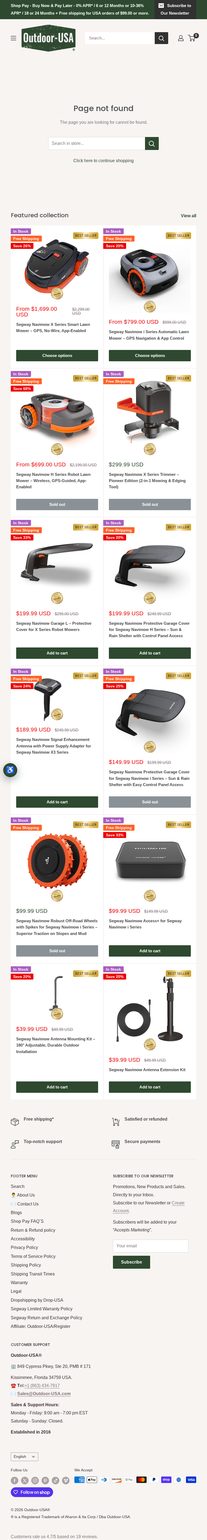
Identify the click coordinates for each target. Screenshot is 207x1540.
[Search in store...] (152, 143)
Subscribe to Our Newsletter (176, 9)
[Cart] (191, 38)
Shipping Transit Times (33, 1274)
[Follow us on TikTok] (55, 1480)
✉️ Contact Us (25, 1204)
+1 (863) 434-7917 (42, 1385)
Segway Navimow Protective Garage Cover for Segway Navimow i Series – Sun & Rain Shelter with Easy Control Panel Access (149, 778)
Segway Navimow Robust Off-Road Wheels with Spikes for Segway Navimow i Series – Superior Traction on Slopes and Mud (57, 927)
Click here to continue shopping (103, 160)
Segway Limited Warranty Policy (42, 1309)
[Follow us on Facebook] (14, 1480)
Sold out (57, 504)
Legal (16, 1291)
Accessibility (23, 1239)
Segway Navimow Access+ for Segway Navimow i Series (145, 923)
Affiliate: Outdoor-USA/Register (40, 1326)
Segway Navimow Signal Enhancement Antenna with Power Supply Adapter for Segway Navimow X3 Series (53, 745)
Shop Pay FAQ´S (27, 1221)
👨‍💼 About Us (23, 1195)
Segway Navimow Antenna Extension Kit (147, 1069)
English (20, 1457)
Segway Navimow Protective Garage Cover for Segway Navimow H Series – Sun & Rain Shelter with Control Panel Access (149, 629)
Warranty (19, 1282)
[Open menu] (13, 38)
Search (18, 1186)
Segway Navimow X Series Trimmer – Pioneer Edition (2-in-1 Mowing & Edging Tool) (147, 480)
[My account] (181, 38)
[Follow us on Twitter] (25, 1480)
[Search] (161, 38)
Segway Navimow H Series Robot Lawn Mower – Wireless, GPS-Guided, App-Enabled (53, 480)
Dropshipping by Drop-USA (37, 1300)
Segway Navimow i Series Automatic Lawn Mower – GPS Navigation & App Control (149, 334)
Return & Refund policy (33, 1230)
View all (189, 215)
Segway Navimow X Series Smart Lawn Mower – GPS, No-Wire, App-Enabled (53, 327)
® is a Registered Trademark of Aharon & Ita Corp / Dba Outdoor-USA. (71, 1517)
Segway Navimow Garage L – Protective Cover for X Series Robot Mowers (53, 626)
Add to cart (57, 653)
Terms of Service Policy (33, 1256)
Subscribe (131, 1262)
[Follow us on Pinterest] (45, 1480)
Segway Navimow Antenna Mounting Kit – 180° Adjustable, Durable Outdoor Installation (55, 1045)
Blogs (16, 1212)
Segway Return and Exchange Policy (46, 1317)
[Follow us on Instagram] (35, 1480)
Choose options (57, 355)
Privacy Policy (24, 1247)
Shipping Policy (26, 1265)
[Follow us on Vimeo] (66, 1480)
